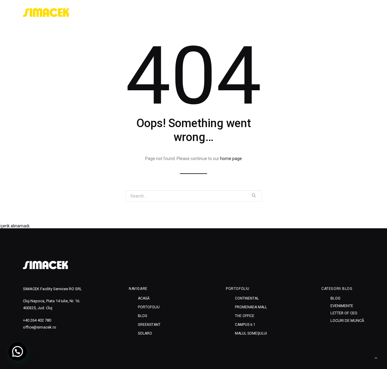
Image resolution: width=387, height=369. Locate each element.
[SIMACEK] (46, 12)
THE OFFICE (244, 316)
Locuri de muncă (347, 320)
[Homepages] (45, 265)
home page (231, 158)
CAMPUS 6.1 (245, 324)
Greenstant (322, 13)
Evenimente (341, 305)
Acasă (241, 13)
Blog (296, 13)
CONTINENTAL (247, 298)
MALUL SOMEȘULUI (251, 333)
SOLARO (352, 13)
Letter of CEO (343, 313)
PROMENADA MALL (251, 307)
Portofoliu (269, 13)
